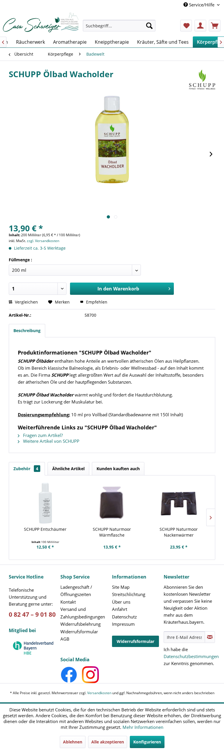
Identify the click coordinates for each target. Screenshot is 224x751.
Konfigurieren (147, 742)
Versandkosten (99, 692)
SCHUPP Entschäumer (45, 529)
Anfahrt (119, 609)
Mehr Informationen (143, 727)
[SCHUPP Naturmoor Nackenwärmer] (179, 503)
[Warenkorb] (214, 25)
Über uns (121, 602)
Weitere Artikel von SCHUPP (50, 441)
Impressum (123, 624)
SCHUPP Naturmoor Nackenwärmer (179, 532)
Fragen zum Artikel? (42, 435)
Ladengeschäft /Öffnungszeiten (76, 590)
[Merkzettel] (186, 25)
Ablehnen (72, 742)
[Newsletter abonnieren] (210, 637)
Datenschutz (124, 617)
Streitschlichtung (128, 594)
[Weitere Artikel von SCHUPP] (202, 80)
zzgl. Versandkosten (43, 240)
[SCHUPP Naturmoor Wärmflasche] (112, 503)
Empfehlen (96, 302)
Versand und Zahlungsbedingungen (82, 613)
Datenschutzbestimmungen (191, 656)
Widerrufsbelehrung (80, 624)
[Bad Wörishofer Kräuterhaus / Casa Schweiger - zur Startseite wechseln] (40, 22)
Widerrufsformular (79, 631)
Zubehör (25, 468)
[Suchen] (149, 25)
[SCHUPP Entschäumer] (45, 503)
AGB (64, 639)
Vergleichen (26, 302)
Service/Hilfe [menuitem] (202, 5)
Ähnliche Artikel (68, 468)
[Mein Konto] (200, 25)
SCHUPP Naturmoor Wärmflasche (112, 532)
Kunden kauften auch (118, 468)
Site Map (121, 587)
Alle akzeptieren (107, 742)
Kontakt (68, 602)
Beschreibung (27, 330)
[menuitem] (119, 28)
